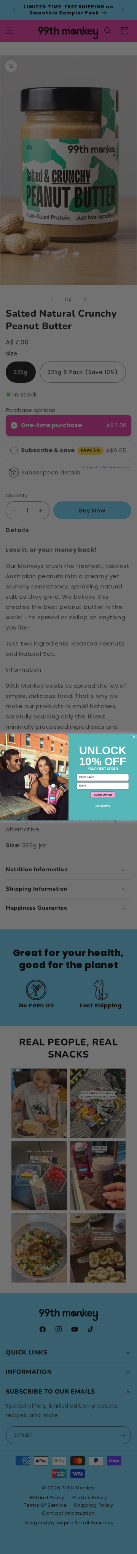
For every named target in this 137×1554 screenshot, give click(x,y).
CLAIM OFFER (103, 794)
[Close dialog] (133, 736)
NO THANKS (103, 805)
